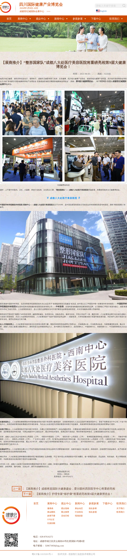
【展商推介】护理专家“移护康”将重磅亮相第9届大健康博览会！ (68, 494)
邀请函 (50, 508)
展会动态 (79, 508)
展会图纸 (51, 512)
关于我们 (120, 508)
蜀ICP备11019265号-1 (42, 554)
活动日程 (65, 516)
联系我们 (120, 512)
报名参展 (93, 508)
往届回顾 (51, 523)
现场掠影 (79, 516)
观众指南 (65, 508)
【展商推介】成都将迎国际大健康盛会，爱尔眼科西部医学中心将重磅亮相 (64, 488)
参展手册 (51, 516)
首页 (9, 18)
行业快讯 (79, 512)
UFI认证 (50, 519)
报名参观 (93, 512)
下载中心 (96, 18)
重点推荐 (65, 512)
